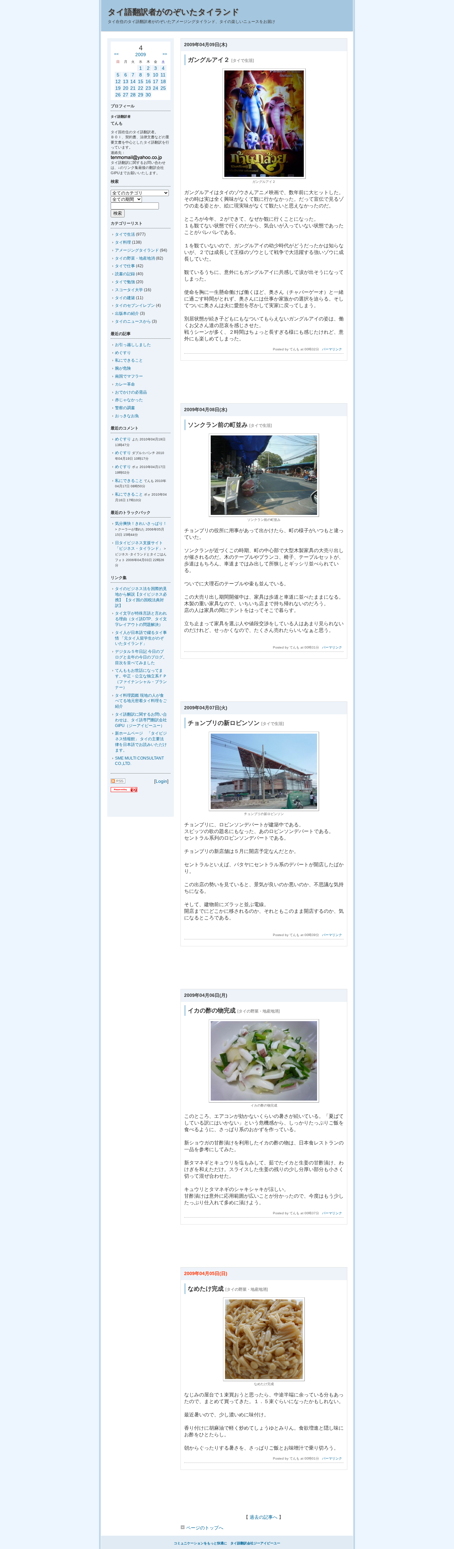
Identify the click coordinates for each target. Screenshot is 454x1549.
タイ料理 (123, 242)
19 (118, 88)
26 (118, 94)
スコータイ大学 (129, 290)
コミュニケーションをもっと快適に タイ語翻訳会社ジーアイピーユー (227, 1543)
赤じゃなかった (129, 400)
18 (163, 81)
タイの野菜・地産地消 (135, 258)
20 (125, 88)
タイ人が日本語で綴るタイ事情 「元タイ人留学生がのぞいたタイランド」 (141, 638)
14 (133, 81)
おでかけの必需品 (131, 392)
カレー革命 (125, 384)
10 (155, 74)
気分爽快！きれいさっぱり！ (141, 523)
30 (148, 94)
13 (125, 81)
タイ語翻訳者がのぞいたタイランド (173, 11)
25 (163, 88)
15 (140, 81)
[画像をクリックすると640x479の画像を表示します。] (264, 515)
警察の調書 (125, 408)
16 (148, 81)
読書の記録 (125, 274)
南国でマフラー (129, 376)
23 (148, 88)
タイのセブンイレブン (135, 305)
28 (133, 94)
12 (118, 81)
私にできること (129, 360)
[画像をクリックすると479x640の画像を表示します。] (264, 177)
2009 (140, 54)
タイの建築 (125, 298)
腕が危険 (123, 368)
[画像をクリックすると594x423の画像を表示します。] (264, 809)
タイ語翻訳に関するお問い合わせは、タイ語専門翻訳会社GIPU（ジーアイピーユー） (141, 720)
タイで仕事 (125, 266)
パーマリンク (332, 349)
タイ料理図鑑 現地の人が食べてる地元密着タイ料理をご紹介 (141, 701)
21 (133, 88)
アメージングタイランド (137, 250)
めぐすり (123, 352)
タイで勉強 (125, 282)
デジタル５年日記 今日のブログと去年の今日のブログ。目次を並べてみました (141, 657)
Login (161, 781)
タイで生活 (125, 234)
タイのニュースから (133, 321)
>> (165, 54)
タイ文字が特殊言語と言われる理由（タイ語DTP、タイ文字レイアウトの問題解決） (141, 619)
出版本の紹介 (127, 313)
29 (140, 94)
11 (163, 74)
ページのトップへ (204, 1527)
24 (155, 88)
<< (116, 54)
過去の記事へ (264, 1517)
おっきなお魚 (127, 416)
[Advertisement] (263, 384)
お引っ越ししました (133, 344)
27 (125, 94)
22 (140, 88)
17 (155, 81)
